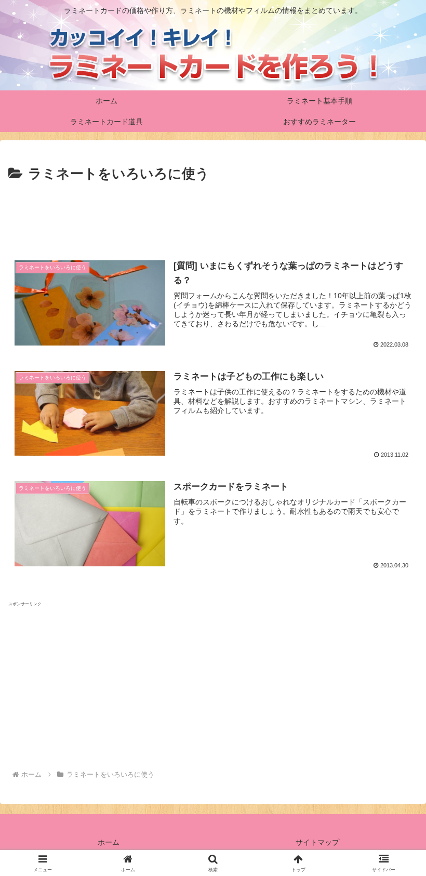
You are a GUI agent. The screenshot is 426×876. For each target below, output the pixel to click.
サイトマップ (317, 842)
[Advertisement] (213, 214)
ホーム (108, 842)
